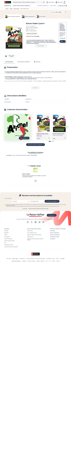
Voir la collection (23, 138)
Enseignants (6, 228)
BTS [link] (5, 242)
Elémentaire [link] (6, 232)
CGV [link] (49, 261)
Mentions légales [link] (15, 258)
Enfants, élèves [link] (30, 230)
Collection (38, 61)
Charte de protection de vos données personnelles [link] (35, 258)
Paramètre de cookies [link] (51, 258)
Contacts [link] (53, 261)
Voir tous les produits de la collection (35, 144)
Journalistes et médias (54, 236)
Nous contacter (53, 5)
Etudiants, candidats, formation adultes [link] (34, 234)
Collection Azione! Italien (32, 33)
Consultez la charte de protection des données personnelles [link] (38, 208)
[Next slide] (66, 127)
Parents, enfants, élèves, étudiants (34, 228)
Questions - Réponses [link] (40, 261)
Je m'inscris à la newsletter (51, 201)
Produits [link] (57, 261)
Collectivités (52, 230)
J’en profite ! (62, 41)
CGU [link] (46, 261)
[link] (35, 180)
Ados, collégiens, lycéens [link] (32, 232)
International (52, 238)
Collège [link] (5, 234)
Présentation (10, 61)
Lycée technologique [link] (8, 238)
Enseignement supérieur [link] (8, 244)
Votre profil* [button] (14, 201)
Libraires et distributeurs (55, 234)
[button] (14, 37)
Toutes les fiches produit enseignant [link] (11, 246)
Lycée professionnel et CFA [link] (9, 240)
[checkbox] (4, 204)
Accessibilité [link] (62, 258)
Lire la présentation (40, 45)
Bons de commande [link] (31, 261)
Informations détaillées (24, 61)
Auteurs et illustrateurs (54, 232)
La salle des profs (62, 5)
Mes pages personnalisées (42, 5)
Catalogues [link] (24, 261)
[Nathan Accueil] (7, 2)
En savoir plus (25, 208)
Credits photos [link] (22, 258)
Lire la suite (35, 87)
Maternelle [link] (6, 230)
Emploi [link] (57, 258)
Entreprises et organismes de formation (58, 228)
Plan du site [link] (9, 258)
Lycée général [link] (7, 236)
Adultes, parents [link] (30, 236)
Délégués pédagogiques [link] (16, 261)
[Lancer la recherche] (43, 2)
